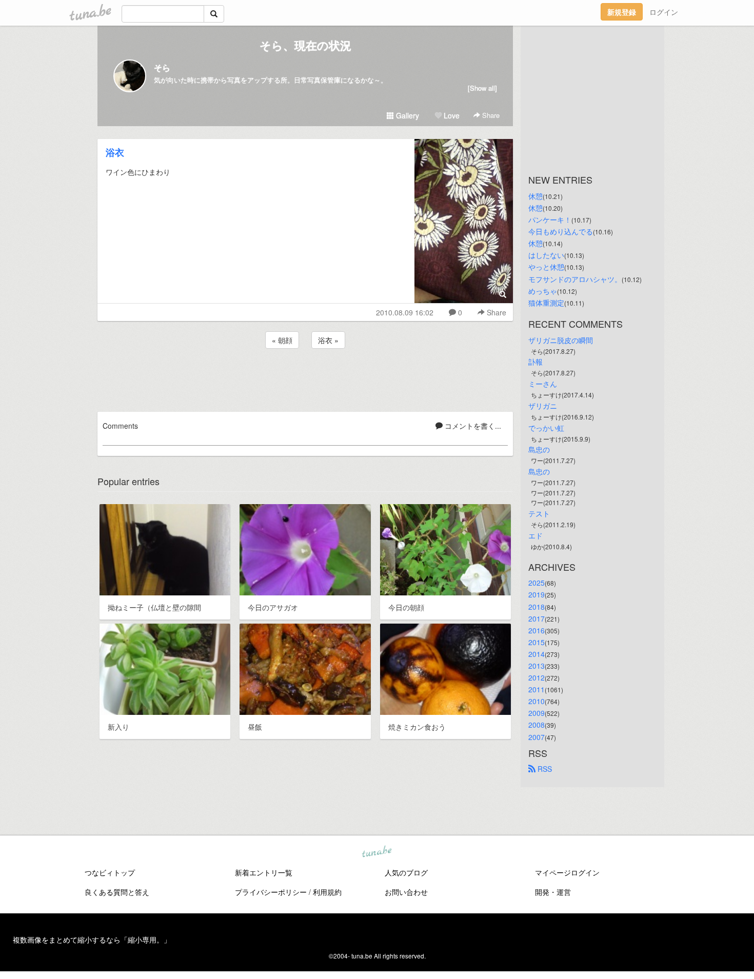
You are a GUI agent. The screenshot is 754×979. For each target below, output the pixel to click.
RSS (543, 769)
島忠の (539, 449)
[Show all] (482, 88)
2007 (536, 737)
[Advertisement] (305, 378)
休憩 (535, 196)
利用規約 (327, 892)
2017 (536, 618)
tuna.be (376, 852)
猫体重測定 (546, 302)
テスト (539, 513)
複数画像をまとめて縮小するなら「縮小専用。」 (92, 939)
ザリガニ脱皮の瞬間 (560, 340)
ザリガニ (542, 406)
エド (535, 535)
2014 (536, 654)
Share (490, 115)
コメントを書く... (472, 426)
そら (162, 67)
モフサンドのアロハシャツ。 (575, 279)
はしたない (546, 255)
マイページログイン (567, 872)
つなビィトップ (110, 872)
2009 (536, 713)
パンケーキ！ (549, 219)
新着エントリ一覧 (263, 872)
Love (451, 115)
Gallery (406, 115)
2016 (536, 630)
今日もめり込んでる (560, 231)
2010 (536, 701)
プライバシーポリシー (271, 892)
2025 (536, 582)
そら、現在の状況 (305, 45)
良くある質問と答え (117, 892)
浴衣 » (328, 340)
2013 (536, 666)
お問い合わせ (406, 892)
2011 (536, 689)
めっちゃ (542, 291)
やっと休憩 (546, 267)
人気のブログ (406, 872)
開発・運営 (553, 892)
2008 (536, 725)
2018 (536, 607)
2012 (536, 677)
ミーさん (542, 383)
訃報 (535, 361)
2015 (536, 642)
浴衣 (115, 152)
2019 (536, 594)
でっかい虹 (546, 428)
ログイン (663, 12)
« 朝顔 (282, 340)
